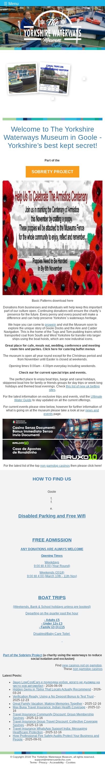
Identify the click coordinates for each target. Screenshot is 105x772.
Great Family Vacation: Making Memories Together (47, 703)
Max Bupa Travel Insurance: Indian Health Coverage (49, 707)
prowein (50, 324)
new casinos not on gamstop (82, 665)
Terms (33, 762)
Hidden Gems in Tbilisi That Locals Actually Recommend (52, 689)
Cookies (70, 762)
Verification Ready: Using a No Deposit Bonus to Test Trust (53, 696)
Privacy (43, 762)
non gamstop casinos (55, 465)
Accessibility (57, 762)
